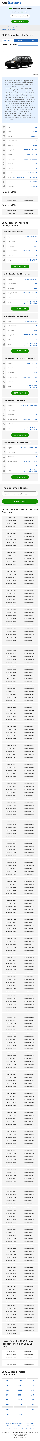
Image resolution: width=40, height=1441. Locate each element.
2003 (32, 1405)
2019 (32, 1380)
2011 (20, 1395)
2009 (7, 1400)
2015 (7, 1390)
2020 (20, 1380)
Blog (16, 1428)
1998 (20, 1414)
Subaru (34, 132)
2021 (7, 1380)
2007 (20, 1400)
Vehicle (20, 40)
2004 (20, 1405)
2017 (20, 1385)
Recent (8, 1428)
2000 (32, 1409)
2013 (32, 1390)
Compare (24, 1428)
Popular (20, 1426)
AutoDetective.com (11, 2)
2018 (7, 1385)
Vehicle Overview (7, 40)
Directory (30, 1426)
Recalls (32, 40)
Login (32, 1428)
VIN (22, 12)
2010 (32, 1395)
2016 (32, 1385)
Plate (26, 12)
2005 (7, 1405)
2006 (32, 1400)
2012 (7, 1395)
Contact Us (10, 1426)
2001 (20, 1409)
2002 (7, 1409)
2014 (20, 1390)
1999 (7, 1414)
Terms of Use (17, 1423)
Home (7, 1423)
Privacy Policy (30, 1423)
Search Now (19, 21)
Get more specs (20, 266)
